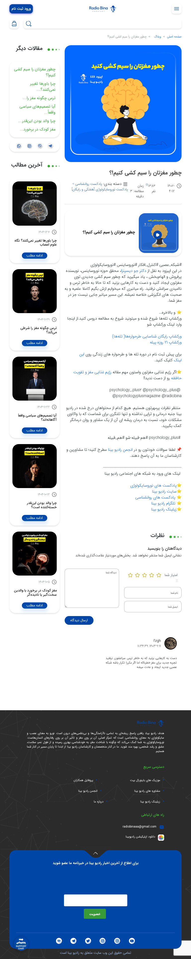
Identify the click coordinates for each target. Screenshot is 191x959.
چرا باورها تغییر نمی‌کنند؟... (42, 87)
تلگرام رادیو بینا (163, 503)
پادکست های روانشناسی (155, 497)
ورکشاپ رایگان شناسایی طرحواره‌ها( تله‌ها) (147, 336)
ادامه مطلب (34, 255)
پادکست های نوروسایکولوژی (153, 485)
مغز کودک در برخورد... (37, 129)
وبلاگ (157, 36)
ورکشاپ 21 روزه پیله (166, 342)
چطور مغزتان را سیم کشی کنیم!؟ (34, 72)
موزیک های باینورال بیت (145, 780)
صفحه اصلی (174, 36)
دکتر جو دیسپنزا (133, 271)
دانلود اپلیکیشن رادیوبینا (140, 836)
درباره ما (98, 801)
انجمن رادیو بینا (120, 450)
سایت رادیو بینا (164, 491)
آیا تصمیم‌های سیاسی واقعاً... (37, 109)
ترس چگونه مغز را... (39, 98)
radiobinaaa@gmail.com (139, 826)
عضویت (94, 913)
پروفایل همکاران (83, 780)
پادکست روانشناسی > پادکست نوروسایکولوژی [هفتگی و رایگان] (100, 186)
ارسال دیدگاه (79, 620)
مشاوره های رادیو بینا (147, 791)
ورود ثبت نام (21, 8)
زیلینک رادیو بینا (164, 509)
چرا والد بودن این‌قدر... (36, 121)
